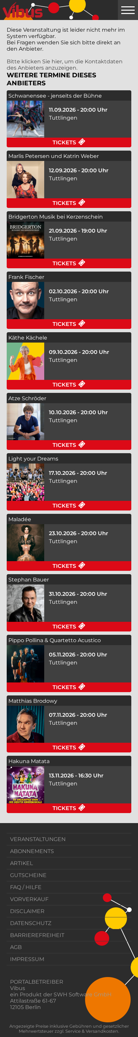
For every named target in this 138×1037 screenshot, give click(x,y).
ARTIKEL (21, 863)
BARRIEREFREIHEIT (37, 935)
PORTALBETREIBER (36, 982)
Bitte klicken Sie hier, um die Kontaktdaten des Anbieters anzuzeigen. (65, 64)
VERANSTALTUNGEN (38, 839)
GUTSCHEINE (28, 875)
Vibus (17, 988)
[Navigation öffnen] (128, 10)
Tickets (92, 142)
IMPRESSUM (27, 959)
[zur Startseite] (22, 10)
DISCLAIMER (27, 911)
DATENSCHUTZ (30, 923)
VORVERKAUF (29, 899)
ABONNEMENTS (32, 851)
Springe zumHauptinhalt (6, 6)
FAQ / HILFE (26, 887)
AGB (16, 947)
